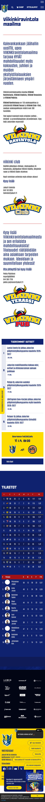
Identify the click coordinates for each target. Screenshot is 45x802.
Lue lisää (3, 800)
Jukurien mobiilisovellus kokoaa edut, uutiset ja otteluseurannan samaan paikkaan (23, 367)
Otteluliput (32, 7)
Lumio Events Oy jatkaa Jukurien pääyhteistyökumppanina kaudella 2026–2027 (24, 350)
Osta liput (10, 461)
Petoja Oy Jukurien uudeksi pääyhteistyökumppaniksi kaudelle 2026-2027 (24, 385)
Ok (37, 796)
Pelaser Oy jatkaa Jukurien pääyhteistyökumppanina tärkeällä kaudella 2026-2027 (21, 419)
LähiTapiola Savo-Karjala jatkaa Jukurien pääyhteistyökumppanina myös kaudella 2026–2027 (24, 402)
